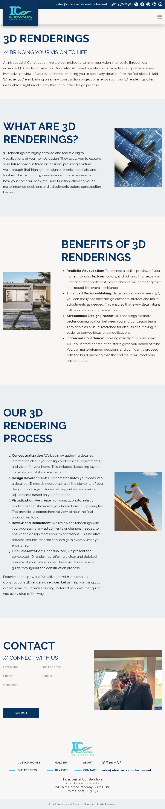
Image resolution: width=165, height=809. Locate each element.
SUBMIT (21, 713)
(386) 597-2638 (120, 4)
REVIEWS (61, 770)
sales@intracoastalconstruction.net (81, 4)
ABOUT (88, 762)
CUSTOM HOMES (29, 762)
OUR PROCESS (27, 770)
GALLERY (61, 762)
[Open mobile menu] (159, 16)
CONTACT (90, 770)
